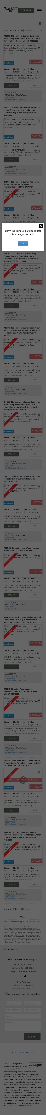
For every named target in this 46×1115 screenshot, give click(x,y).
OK (23, 243)
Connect (26, 10)
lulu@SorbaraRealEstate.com (15, 99)
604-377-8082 (10, 97)
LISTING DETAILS (11, 85)
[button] (26, 10)
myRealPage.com (27, 1053)
